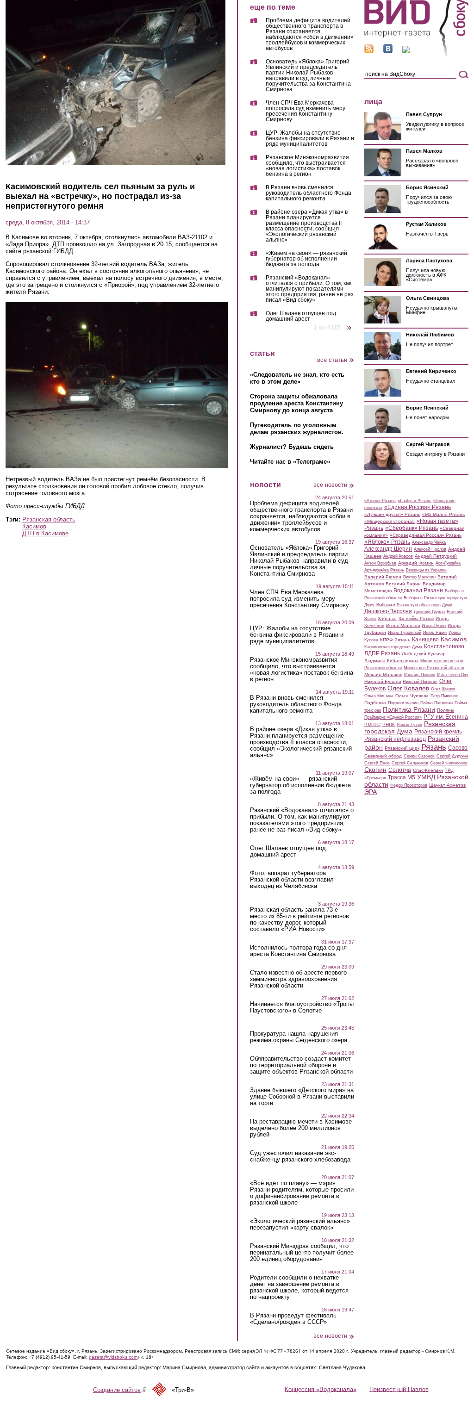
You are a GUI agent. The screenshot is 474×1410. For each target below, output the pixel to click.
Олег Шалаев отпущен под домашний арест (301, 316)
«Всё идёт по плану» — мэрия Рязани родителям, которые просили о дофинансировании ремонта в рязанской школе (302, 1193)
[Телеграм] (406, 51)
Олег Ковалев (408, 688)
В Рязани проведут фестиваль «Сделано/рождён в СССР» (293, 1318)
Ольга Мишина (378, 696)
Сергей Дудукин (452, 756)
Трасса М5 (401, 777)
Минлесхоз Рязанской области (434, 667)
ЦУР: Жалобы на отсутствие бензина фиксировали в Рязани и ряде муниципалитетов (310, 138)
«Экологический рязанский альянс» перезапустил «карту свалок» (300, 1224)
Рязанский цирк (402, 748)
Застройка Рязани (416, 618)
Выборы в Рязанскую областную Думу (414, 605)
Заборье (387, 618)
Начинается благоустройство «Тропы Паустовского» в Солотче (302, 1007)
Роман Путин (409, 724)
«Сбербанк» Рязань (411, 528)
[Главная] (416, 54)
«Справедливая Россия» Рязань (426, 535)
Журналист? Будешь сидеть (292, 446)
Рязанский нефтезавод (395, 739)
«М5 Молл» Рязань (443, 514)
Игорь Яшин (435, 632)
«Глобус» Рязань (414, 500)
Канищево (425, 639)
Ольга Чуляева (412, 695)
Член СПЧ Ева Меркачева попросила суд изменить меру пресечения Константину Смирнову (305, 111)
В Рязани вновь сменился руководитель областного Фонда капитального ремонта (308, 193)
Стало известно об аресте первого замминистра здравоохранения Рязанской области (298, 979)
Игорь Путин (434, 625)
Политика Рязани (409, 709)
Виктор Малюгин (419, 577)
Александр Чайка (429, 542)
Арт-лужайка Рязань (384, 570)
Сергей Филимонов (449, 763)
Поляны (445, 710)
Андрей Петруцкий (436, 556)
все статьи (332, 359)
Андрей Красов (398, 556)
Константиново (444, 646)
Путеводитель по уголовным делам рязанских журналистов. (296, 428)
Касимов (34, 526)
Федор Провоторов (408, 785)
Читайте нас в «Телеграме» (290, 461)
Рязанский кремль (438, 731)
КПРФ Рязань (395, 639)
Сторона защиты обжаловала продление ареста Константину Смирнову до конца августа (296, 403)
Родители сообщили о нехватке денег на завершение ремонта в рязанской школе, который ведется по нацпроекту (299, 1287)
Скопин (375, 769)
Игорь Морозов (403, 625)
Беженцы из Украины (426, 570)
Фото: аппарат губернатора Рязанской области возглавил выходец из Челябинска (292, 879)
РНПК (388, 724)
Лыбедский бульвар (424, 653)
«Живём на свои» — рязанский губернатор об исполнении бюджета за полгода (306, 258)
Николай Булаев (382, 681)
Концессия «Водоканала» (320, 1388)
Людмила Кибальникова (391, 660)
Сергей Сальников (410, 763)
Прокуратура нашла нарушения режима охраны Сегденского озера (298, 1037)
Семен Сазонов (419, 756)
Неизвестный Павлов (399, 1388)
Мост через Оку (452, 674)
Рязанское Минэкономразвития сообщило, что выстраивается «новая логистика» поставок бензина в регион (307, 166)
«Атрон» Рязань (380, 500)
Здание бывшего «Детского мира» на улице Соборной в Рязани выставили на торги (302, 1096)
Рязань (433, 747)
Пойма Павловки (436, 703)
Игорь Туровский (404, 632)
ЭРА (370, 791)
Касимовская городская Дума (393, 647)
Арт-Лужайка (448, 563)
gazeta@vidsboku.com (116, 1357)
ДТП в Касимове (45, 533)
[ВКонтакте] (388, 51)
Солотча (399, 770)
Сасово (458, 748)
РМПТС (372, 724)
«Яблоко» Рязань (387, 542)
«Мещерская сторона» (389, 521)
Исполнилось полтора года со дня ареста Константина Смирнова (298, 950)
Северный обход (383, 755)
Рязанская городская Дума (409, 727)
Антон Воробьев (380, 563)
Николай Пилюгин (420, 681)
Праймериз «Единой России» (393, 717)
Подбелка (375, 702)
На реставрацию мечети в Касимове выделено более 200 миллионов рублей (301, 1128)
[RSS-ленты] (369, 51)
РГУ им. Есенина (446, 717)
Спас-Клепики (428, 770)
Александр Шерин (388, 549)
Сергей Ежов (377, 763)
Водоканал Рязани (418, 590)
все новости (330, 484)
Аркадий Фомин (416, 562)
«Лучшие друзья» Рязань (392, 514)
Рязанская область (48, 519)
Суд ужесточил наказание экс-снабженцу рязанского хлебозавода (300, 1156)
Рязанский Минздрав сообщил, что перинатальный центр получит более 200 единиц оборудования (302, 1252)
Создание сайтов (119, 1389)
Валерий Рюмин (382, 576)
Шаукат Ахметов (447, 785)
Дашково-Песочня (388, 611)
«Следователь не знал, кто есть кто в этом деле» (297, 378)
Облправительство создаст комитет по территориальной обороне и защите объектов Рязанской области (301, 1065)
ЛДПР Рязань (382, 653)
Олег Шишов (443, 689)
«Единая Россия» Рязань (417, 507)
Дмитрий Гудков (429, 611)
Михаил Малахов (383, 674)
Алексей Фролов (430, 549)
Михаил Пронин (419, 674)
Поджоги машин (403, 703)
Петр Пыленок (444, 696)
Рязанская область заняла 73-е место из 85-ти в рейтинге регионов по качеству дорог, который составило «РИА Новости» (299, 919)
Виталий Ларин (403, 583)
